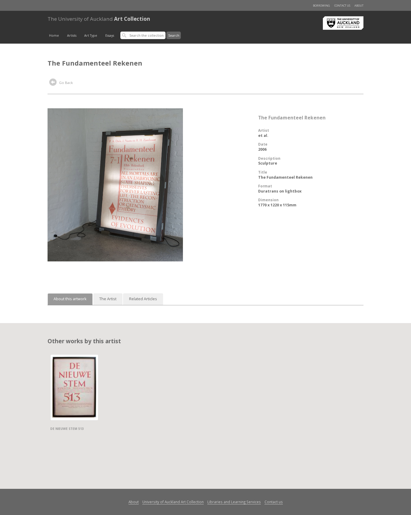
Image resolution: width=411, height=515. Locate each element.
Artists (71, 35)
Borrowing (321, 6)
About (358, 6)
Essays (109, 35)
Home (54, 35)
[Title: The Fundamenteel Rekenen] (115, 184)
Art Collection (99, 18)
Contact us (342, 6)
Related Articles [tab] (143, 298)
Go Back (65, 82)
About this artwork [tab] (70, 298)
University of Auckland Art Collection (173, 501)
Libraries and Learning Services (234, 501)
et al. (263, 135)
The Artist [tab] (107, 298)
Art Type (90, 35)
